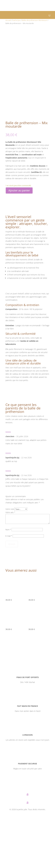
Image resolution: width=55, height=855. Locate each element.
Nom (8, 529)
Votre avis (10, 512)
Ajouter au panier (19, 190)
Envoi (11, 544)
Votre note (9, 509)
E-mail (8, 536)
